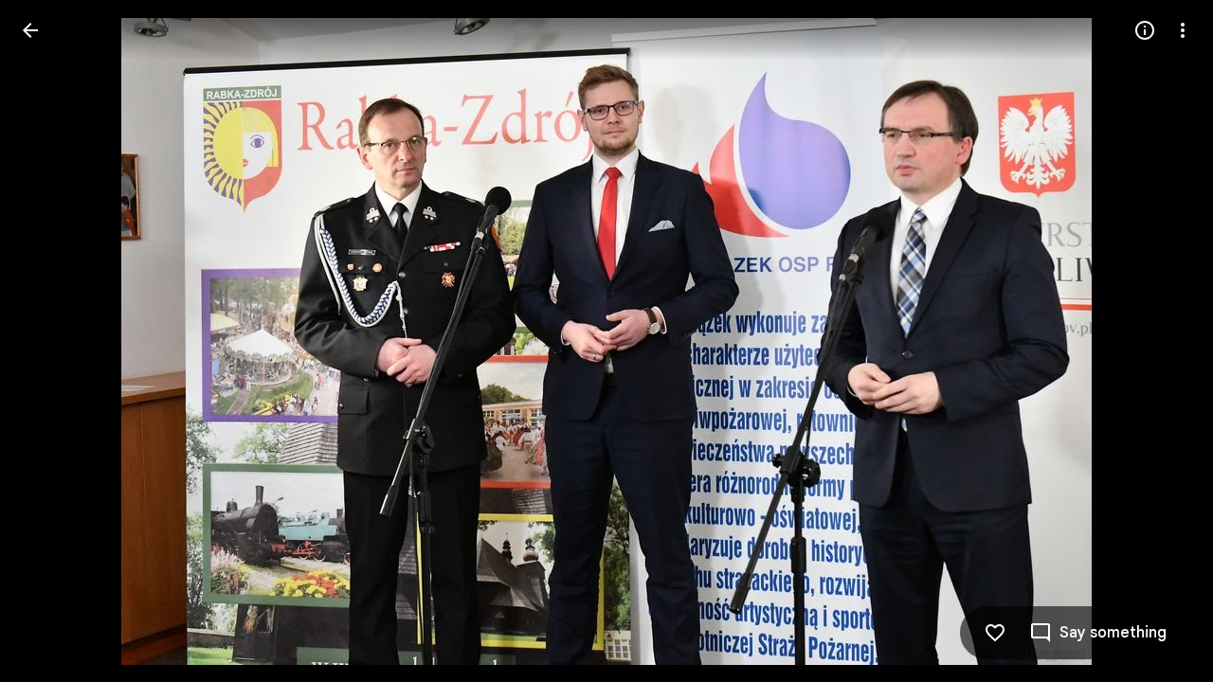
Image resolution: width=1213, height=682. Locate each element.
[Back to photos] (30, 30)
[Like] (995, 632)
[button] (53, 341)
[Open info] (1145, 30)
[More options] (1183, 30)
